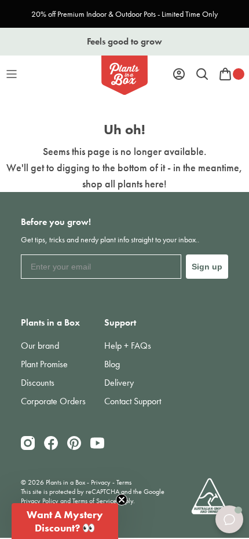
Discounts (37, 382)
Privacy (101, 482)
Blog (112, 364)
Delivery (119, 382)
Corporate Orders (53, 401)
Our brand (40, 345)
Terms (123, 482)
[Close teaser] (121, 499)
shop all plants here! (124, 183)
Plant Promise (44, 364)
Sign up (207, 266)
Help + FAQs (127, 345)
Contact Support (132, 401)
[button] (65, 521)
